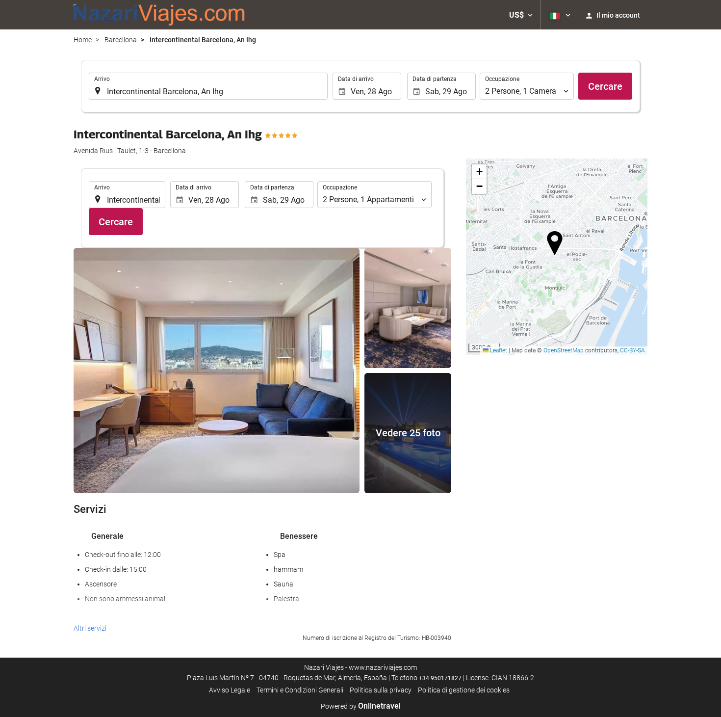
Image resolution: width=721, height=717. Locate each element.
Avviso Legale (229, 690)
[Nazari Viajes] (159, 14)
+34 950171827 (440, 678)
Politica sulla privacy (381, 690)
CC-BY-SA (632, 350)
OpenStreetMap (563, 350)
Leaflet (498, 350)
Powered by (361, 706)
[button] (521, 14)
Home (83, 40)
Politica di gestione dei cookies (464, 690)
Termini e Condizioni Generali (300, 690)
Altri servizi (90, 628)
